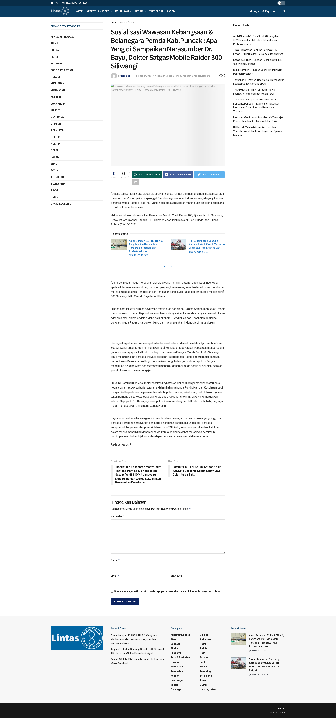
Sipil (54, 163)
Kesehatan (58, 90)
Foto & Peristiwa (184, 75)
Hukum (55, 77)
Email (115, 575)
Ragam (171, 11)
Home (79, 11)
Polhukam (122, 11)
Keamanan (57, 83)
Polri (54, 150)
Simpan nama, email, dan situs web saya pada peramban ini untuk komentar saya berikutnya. (167, 591)
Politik (55, 137)
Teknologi (156, 11)
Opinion (56, 123)
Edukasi (56, 50)
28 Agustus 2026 (139, 255)
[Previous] (164, 266)
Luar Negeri (58, 103)
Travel (55, 190)
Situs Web (176, 575)
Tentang (281, 708)
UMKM (55, 197)
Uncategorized (61, 203)
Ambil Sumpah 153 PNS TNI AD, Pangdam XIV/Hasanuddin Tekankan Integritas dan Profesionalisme (146, 246)
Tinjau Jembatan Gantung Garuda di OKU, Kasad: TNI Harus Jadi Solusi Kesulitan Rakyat (207, 244)
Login (256, 11)
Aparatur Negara (97, 11)
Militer (197, 75)
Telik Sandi (58, 183)
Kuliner (56, 97)
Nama (115, 560)
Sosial (55, 170)
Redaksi (125, 75)
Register (270, 11)
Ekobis (139, 11)
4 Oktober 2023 (143, 75)
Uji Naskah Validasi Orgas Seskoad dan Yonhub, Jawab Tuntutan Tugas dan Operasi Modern (257, 131)
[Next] (171, 266)
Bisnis (55, 43)
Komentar (118, 516)
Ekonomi (56, 63)
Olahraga (57, 117)
